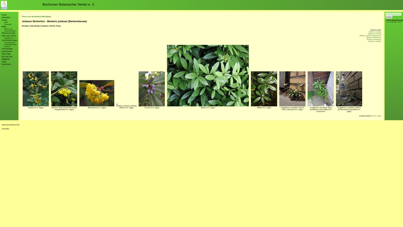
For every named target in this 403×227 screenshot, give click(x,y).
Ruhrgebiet (8, 24)
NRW (6, 22)
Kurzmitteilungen (9, 42)
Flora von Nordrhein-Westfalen (36, 16)
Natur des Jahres (9, 36)
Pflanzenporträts (8, 33)
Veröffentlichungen (10, 44)
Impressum (6, 64)
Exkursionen (7, 51)
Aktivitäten (6, 17)
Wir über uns (7, 56)
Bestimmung (8, 29)
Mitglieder (6, 59)
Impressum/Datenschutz (11, 125)
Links (4, 62)
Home (4, 15)
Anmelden (5, 129)
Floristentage (7, 49)
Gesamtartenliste (10, 31)
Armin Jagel (376, 116)
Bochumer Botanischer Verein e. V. (69, 4)
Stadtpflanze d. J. (10, 38)
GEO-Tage (6, 54)
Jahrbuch (7, 46)
